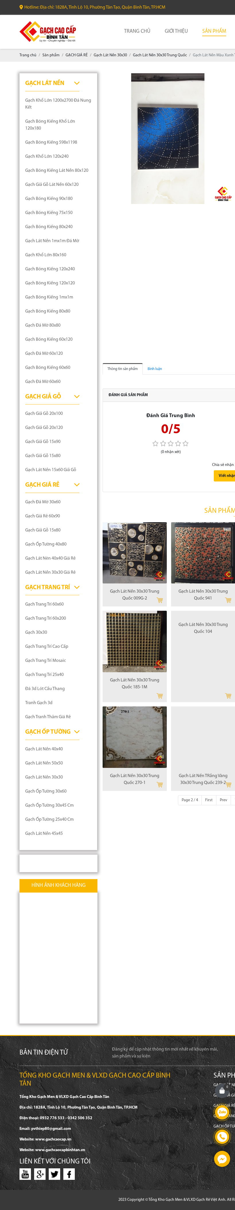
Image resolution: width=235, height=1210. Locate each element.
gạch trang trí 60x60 (44, 604)
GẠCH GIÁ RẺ (42, 485)
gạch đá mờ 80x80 (42, 325)
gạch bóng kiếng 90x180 (49, 198)
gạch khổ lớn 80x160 (45, 255)
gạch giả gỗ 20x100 (44, 413)
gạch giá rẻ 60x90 (42, 516)
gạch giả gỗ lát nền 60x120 (52, 184)
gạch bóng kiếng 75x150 (49, 213)
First (209, 800)
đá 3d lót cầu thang (45, 689)
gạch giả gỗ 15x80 (42, 456)
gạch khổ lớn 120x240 (46, 156)
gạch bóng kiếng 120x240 (50, 269)
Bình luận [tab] (155, 369)
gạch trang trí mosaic (45, 660)
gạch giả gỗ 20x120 (44, 427)
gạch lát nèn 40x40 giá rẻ (50, 558)
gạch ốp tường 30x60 (45, 791)
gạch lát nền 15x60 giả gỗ (50, 470)
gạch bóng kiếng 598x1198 (51, 142)
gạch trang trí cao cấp (46, 646)
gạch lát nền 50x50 (44, 763)
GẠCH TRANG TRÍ (47, 588)
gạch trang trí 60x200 (45, 618)
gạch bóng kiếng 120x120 (50, 283)
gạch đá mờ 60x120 (44, 353)
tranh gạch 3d (38, 703)
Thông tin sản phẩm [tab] (122, 369)
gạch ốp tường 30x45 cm (49, 805)
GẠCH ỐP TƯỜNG (47, 732)
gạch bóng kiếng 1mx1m (49, 297)
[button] (227, 78)
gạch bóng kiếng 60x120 (49, 339)
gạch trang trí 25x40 (44, 675)
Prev (223, 800)
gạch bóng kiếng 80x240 (49, 227)
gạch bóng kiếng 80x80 (47, 311)
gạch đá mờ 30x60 (42, 502)
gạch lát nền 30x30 (44, 777)
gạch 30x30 (36, 632)
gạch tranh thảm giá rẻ (48, 717)
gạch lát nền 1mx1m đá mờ (52, 241)
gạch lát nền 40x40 (44, 749)
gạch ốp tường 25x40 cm (49, 819)
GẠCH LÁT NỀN (44, 83)
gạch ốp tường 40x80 (45, 544)
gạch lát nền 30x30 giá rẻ (50, 572)
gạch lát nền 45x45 (44, 833)
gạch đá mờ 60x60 (42, 381)
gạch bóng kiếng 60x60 (47, 367)
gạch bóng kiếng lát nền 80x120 (56, 170)
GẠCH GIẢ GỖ (43, 397)
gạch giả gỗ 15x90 (42, 442)
